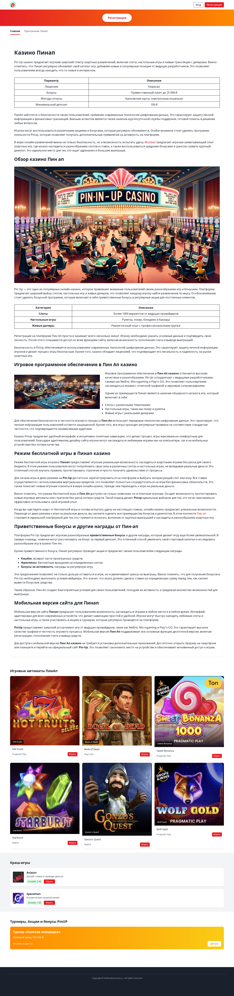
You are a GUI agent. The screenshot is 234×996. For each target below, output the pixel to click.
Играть (72, 754)
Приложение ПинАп (36, 31)
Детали (214, 943)
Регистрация (214, 4)
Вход (198, 4)
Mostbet (150, 142)
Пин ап (201, 513)
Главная (15, 31)
